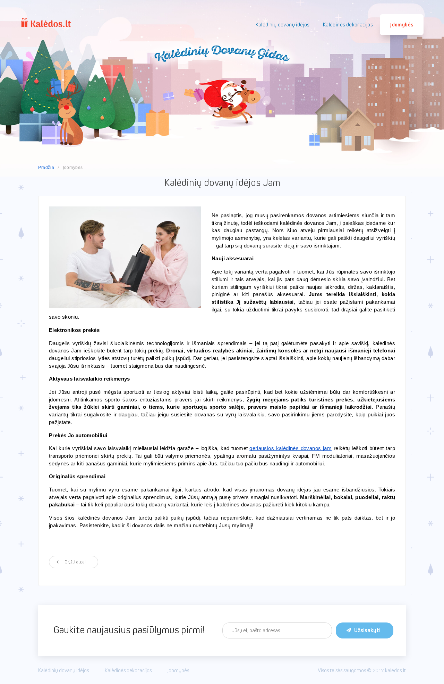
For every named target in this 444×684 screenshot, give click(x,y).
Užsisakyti (367, 630)
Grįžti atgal (75, 562)
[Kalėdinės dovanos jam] (125, 257)
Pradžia (46, 167)
